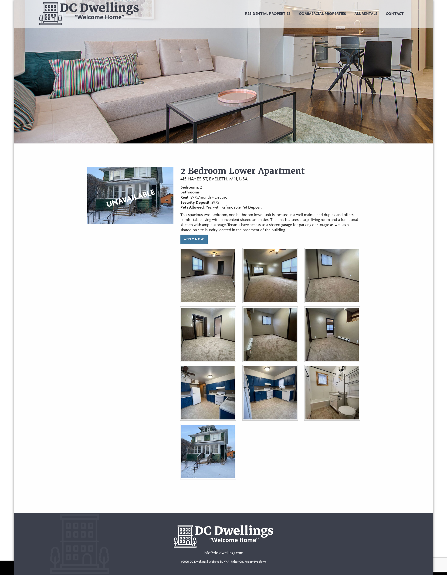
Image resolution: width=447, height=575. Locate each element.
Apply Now (194, 239)
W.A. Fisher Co (233, 561)
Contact (395, 13)
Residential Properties (268, 13)
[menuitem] (268, 13)
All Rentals (365, 13)
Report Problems (255, 561)
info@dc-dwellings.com (223, 552)
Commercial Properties (322, 13)
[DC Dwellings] (89, 13)
